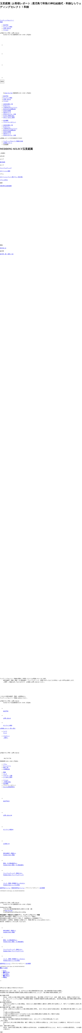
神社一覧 (5, 767)
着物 (4, 772)
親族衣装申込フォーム (18, 888)
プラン (5, 764)
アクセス (5, 30)
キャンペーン (7, 766)
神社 (5, 977)
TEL (5, 970)
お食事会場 (6, 769)
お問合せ (7, 975)
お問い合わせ (7, 28)
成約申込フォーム (5, 888)
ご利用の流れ (7, 782)
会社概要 (5, 120)
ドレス (5, 774)
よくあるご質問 (7, 777)
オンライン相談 (7, 26)
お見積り (6, 974)
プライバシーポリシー (9, 122)
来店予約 (5, 25)
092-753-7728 (8, 93)
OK (1, 1032)
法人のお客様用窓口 (9, 787)
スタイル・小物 (7, 775)
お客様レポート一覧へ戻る (7, 728)
